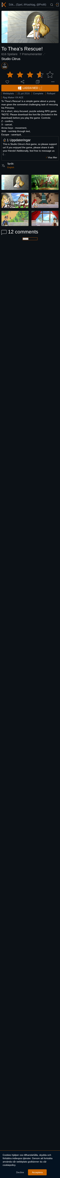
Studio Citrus (10, 59)
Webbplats (8, 93)
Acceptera (37, 1172)
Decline (20, 1172)
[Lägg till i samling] (37, 81)
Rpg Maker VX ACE (13, 97)
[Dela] (22, 81)
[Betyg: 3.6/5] (30, 75)
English (10, 167)
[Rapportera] (52, 81)
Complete (38, 93)
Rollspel (51, 93)
